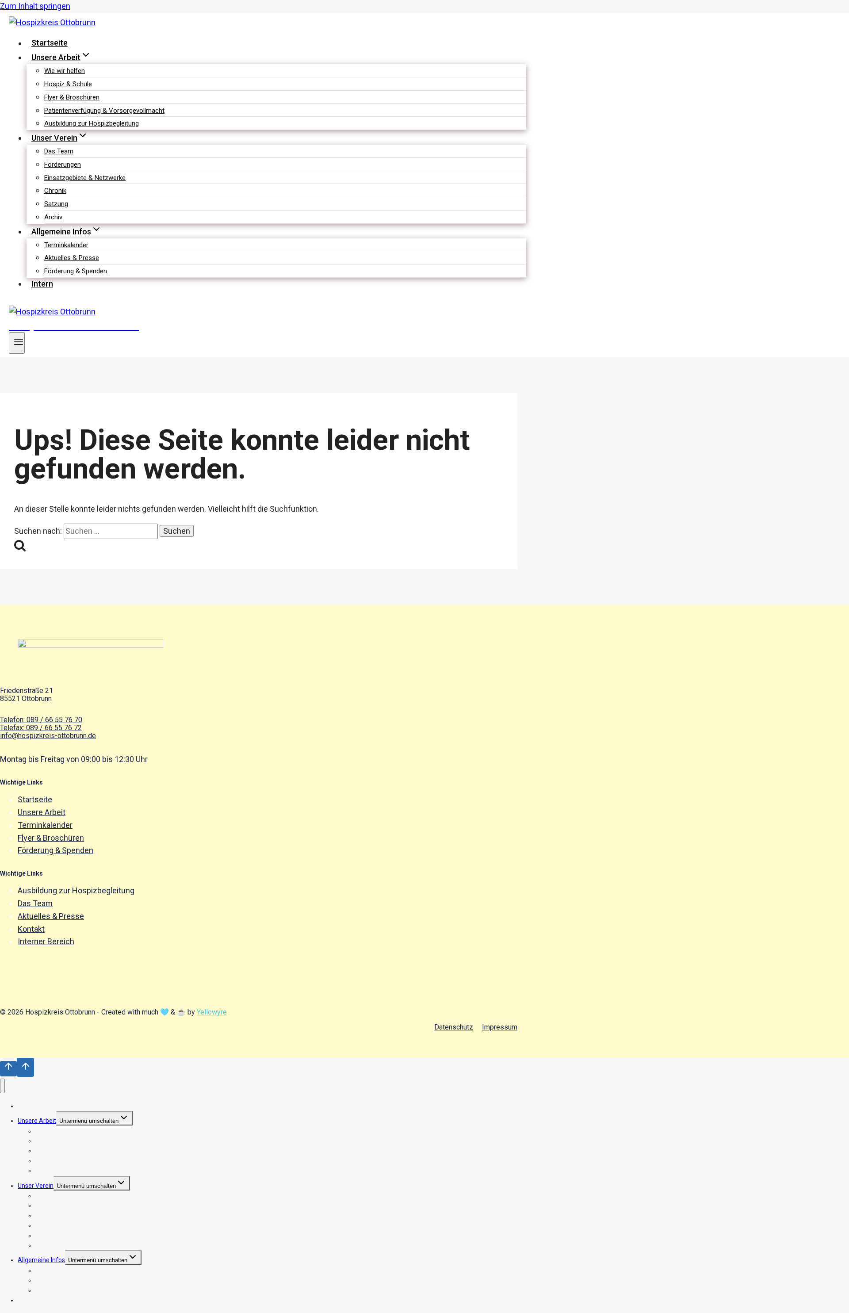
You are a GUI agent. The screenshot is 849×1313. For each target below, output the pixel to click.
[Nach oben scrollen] (8, 1068)
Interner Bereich (46, 941)
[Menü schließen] (2, 1086)
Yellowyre (212, 1012)
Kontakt (31, 929)
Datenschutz (453, 1027)
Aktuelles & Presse (71, 258)
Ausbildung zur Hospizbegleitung (91, 123)
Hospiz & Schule (68, 84)
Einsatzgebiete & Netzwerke (85, 178)
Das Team (58, 151)
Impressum (499, 1027)
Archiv (53, 217)
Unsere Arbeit (41, 812)
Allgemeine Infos (41, 1259)
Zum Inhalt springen (35, 6)
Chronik (55, 191)
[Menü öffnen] (17, 343)
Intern (42, 283)
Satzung (56, 204)
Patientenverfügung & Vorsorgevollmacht (104, 111)
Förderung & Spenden (75, 271)
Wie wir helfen (64, 71)
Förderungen (62, 164)
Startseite (49, 43)
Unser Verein (36, 1185)
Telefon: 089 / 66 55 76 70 (41, 720)
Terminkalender (66, 245)
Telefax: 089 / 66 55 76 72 (41, 727)
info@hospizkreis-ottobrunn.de (48, 735)
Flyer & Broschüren (71, 97)
